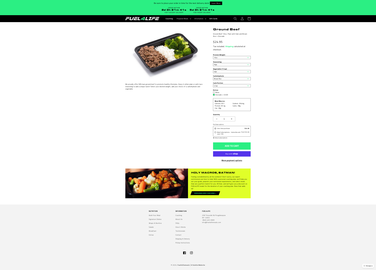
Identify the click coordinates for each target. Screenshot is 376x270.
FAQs (177, 223)
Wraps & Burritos (155, 223)
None (217, 92)
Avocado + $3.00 (221, 95)
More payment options (232, 160)
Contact (178, 234)
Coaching (178, 215)
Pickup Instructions (182, 242)
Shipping (229, 46)
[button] (184, 19)
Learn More (216, 3)
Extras (151, 234)
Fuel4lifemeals (184, 265)
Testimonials (180, 230)
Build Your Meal (154, 215)
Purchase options (218, 124)
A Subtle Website (198, 265)
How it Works (180, 227)
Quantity (216, 114)
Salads (151, 227)
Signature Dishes (155, 219)
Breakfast (152, 230)
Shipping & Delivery (182, 238)
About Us (179, 219)
